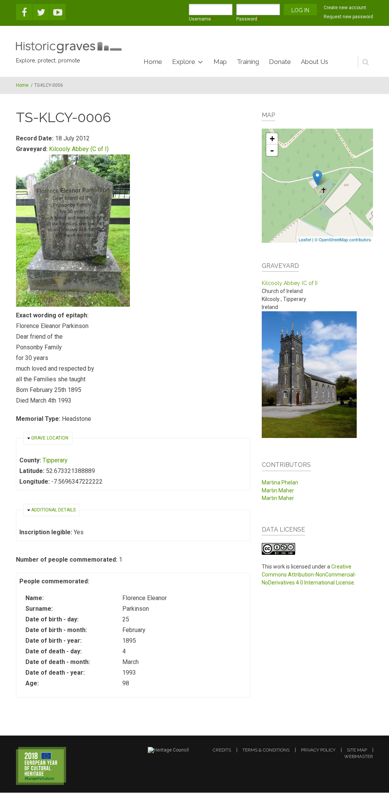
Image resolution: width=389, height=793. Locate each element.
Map (220, 61)
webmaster (358, 756)
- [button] (272, 150)
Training (248, 61)
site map (357, 750)
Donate (280, 61)
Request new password (348, 16)
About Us (314, 61)
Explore (183, 61)
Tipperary (55, 460)
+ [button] (272, 138)
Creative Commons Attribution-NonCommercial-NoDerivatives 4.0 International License (309, 575)
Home (153, 61)
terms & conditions (265, 750)
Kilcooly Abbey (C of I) (79, 149)
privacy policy (318, 750)
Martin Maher (278, 490)
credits (222, 750)
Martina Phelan (280, 482)
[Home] (69, 47)
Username (201, 19)
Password (248, 19)
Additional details (53, 510)
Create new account (345, 7)
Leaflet (305, 239)
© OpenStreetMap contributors (343, 239)
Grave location (49, 438)
